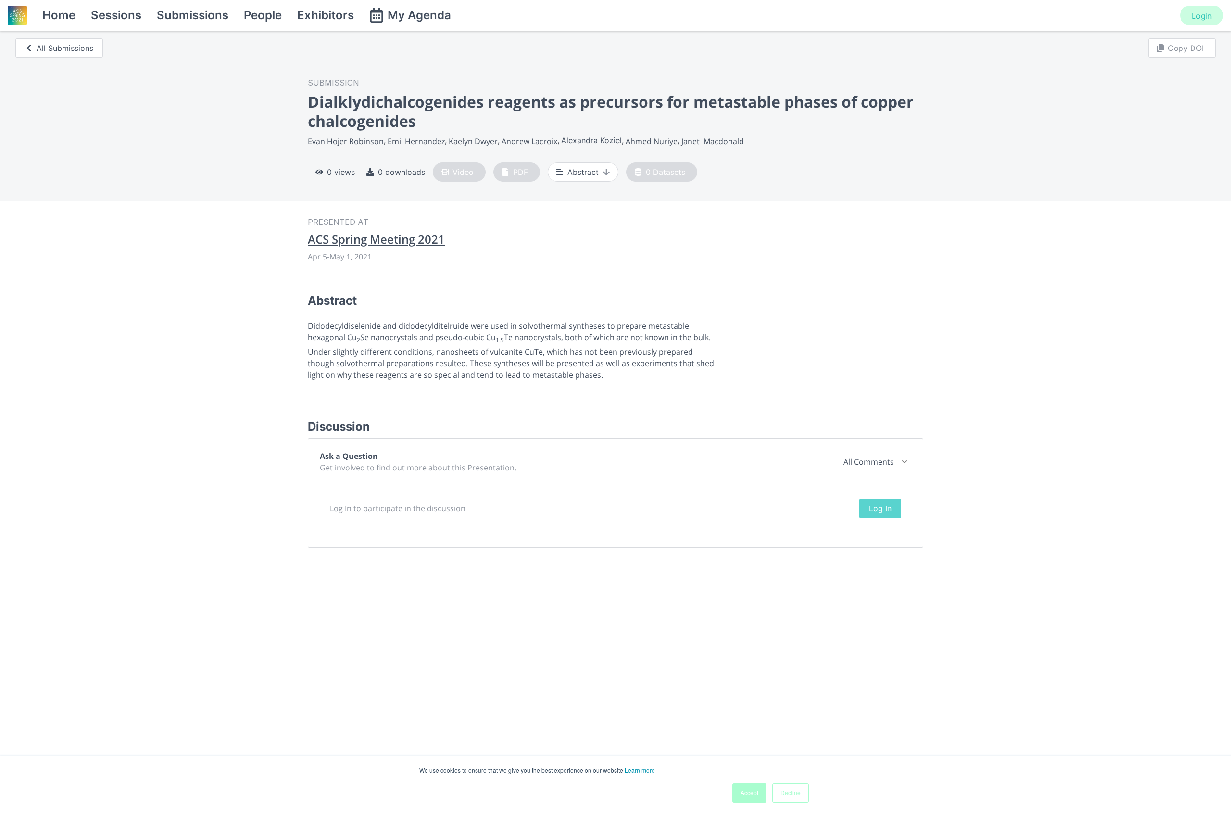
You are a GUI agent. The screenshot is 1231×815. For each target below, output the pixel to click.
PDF (520, 172)
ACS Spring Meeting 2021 (376, 239)
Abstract (583, 172)
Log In (880, 508)
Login (1202, 16)
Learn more (640, 770)
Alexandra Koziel (591, 140)
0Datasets (665, 172)
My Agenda (419, 15)
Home (58, 15)
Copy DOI (1186, 48)
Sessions (116, 15)
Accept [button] (749, 793)
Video (463, 172)
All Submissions (65, 48)
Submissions (192, 15)
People (263, 15)
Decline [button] (790, 793)
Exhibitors (325, 15)
